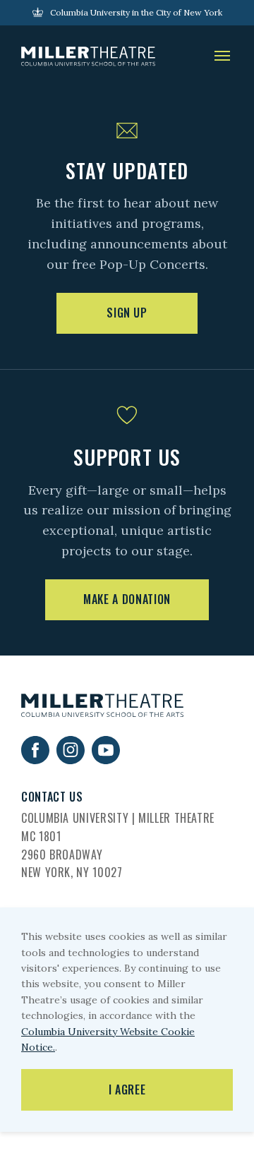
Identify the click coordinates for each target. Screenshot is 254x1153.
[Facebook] (35, 759)
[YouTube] (106, 759)
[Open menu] (222, 56)
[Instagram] (70, 759)
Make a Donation (127, 599)
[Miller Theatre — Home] (88, 56)
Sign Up (127, 312)
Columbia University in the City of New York (136, 12)
